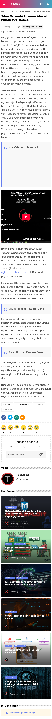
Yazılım (8, 544)
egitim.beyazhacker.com (15, 272)
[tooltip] (3, 417)
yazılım (40, 404)
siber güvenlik (24, 404)
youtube (8, 409)
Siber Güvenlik (11, 507)
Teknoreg (14, 3)
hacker (8, 404)
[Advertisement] (28, 165)
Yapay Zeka (10, 578)
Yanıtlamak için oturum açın (20, 712)
